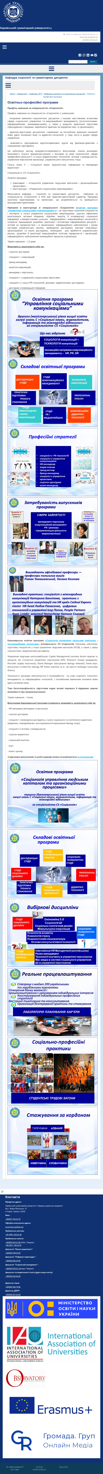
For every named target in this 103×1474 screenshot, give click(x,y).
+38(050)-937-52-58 (12, 1295)
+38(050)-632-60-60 (12, 1276)
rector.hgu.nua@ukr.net (89, 37)
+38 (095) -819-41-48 (13, 1235)
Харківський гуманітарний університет (25, 28)
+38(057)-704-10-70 (12, 1219)
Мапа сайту (63, 1467)
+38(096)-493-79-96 (12, 1287)
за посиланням (85, 757)
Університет (22, 94)
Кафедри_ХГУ (36, 94)
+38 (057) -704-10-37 (13, 1245)
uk (51, 28)
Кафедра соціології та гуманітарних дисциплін (64, 94)
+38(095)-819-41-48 (13, 1242)
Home (12, 94)
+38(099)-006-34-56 (12, 1261)
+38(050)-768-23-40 (12, 1253)
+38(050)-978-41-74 (12, 1269)
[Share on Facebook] (2, 1192)
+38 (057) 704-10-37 (90, 40)
